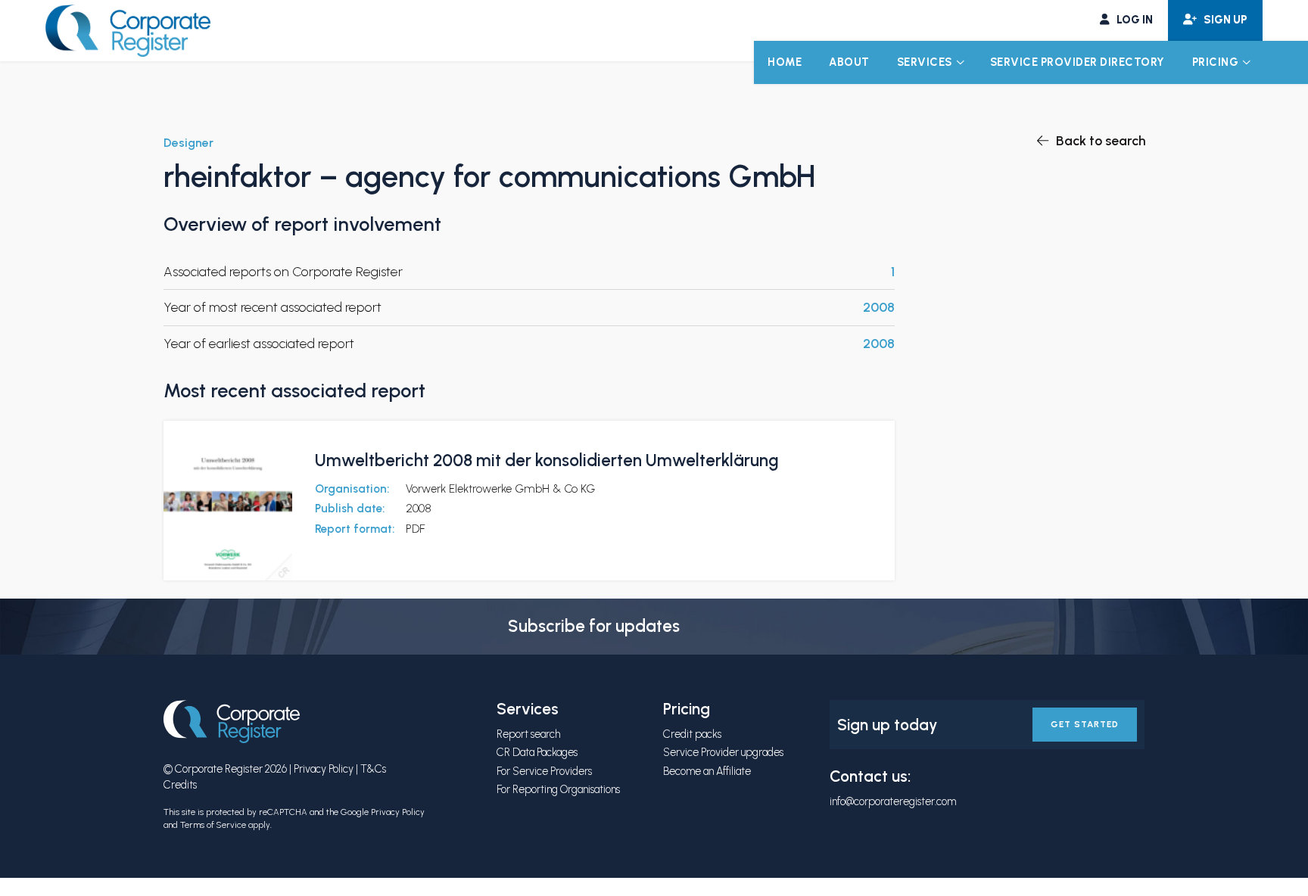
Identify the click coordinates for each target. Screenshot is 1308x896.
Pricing (1215, 62)
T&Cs (373, 769)
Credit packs (692, 734)
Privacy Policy (323, 769)
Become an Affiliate (707, 771)
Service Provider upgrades (723, 752)
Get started (1085, 724)
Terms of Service (213, 825)
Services (924, 62)
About (849, 62)
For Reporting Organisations (558, 789)
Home (785, 62)
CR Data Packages (537, 752)
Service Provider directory (1077, 62)
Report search (528, 734)
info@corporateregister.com (893, 801)
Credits (180, 785)
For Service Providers (544, 771)
